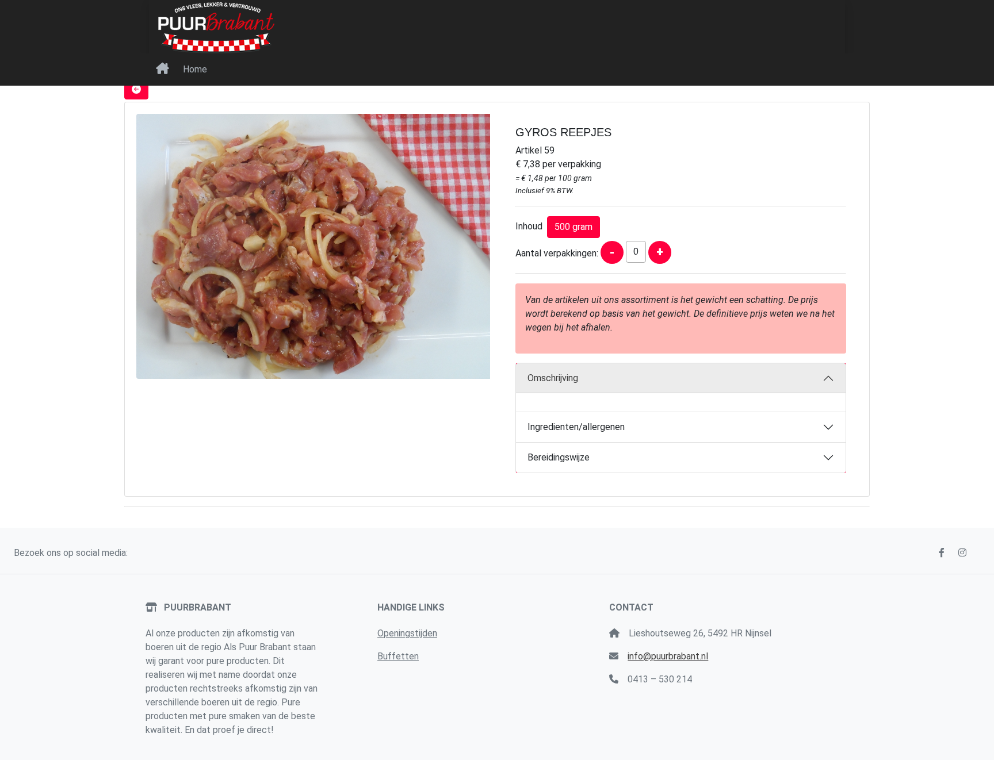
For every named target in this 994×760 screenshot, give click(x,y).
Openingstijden (407, 633)
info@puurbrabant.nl (668, 656)
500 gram (573, 226)
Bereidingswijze (558, 457)
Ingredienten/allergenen (576, 426)
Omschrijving (552, 378)
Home (195, 69)
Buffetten (398, 656)
